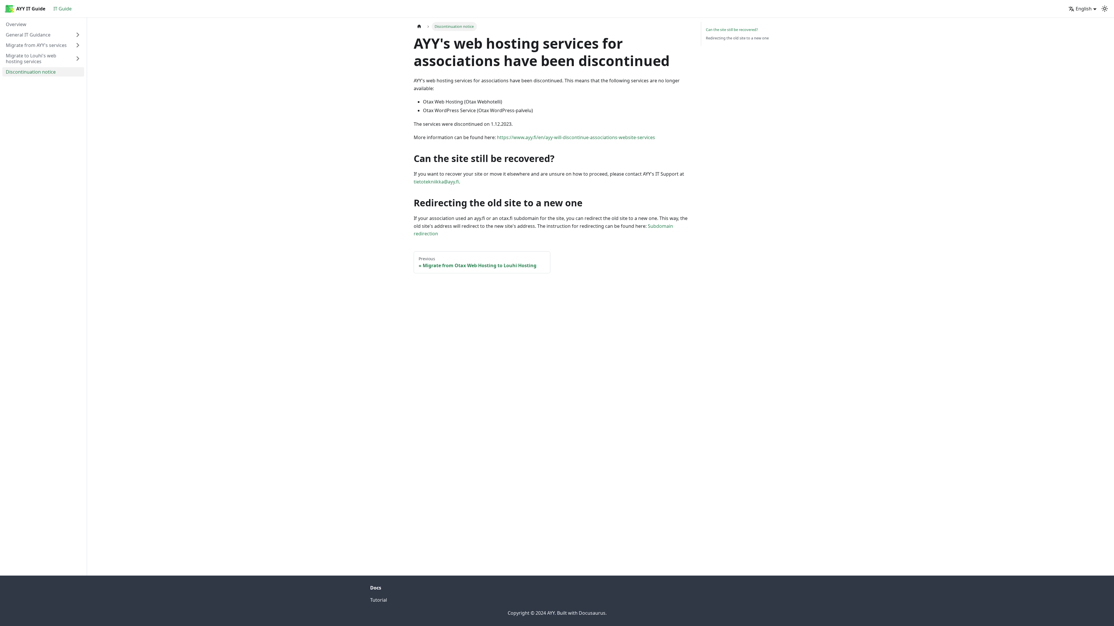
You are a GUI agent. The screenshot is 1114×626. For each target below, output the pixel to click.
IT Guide (62, 9)
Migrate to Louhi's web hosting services (31, 58)
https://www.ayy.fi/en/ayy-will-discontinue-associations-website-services (576, 137)
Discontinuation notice (31, 72)
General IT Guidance (28, 35)
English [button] (1084, 9)
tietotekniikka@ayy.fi (436, 182)
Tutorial (378, 600)
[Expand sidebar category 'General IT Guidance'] (77, 34)
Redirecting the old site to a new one (737, 38)
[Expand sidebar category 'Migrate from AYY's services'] (77, 45)
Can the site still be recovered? (732, 29)
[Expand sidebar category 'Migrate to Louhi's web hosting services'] (77, 58)
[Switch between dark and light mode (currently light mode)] (1104, 8)
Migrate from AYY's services (36, 45)
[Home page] (419, 26)
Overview (16, 24)
